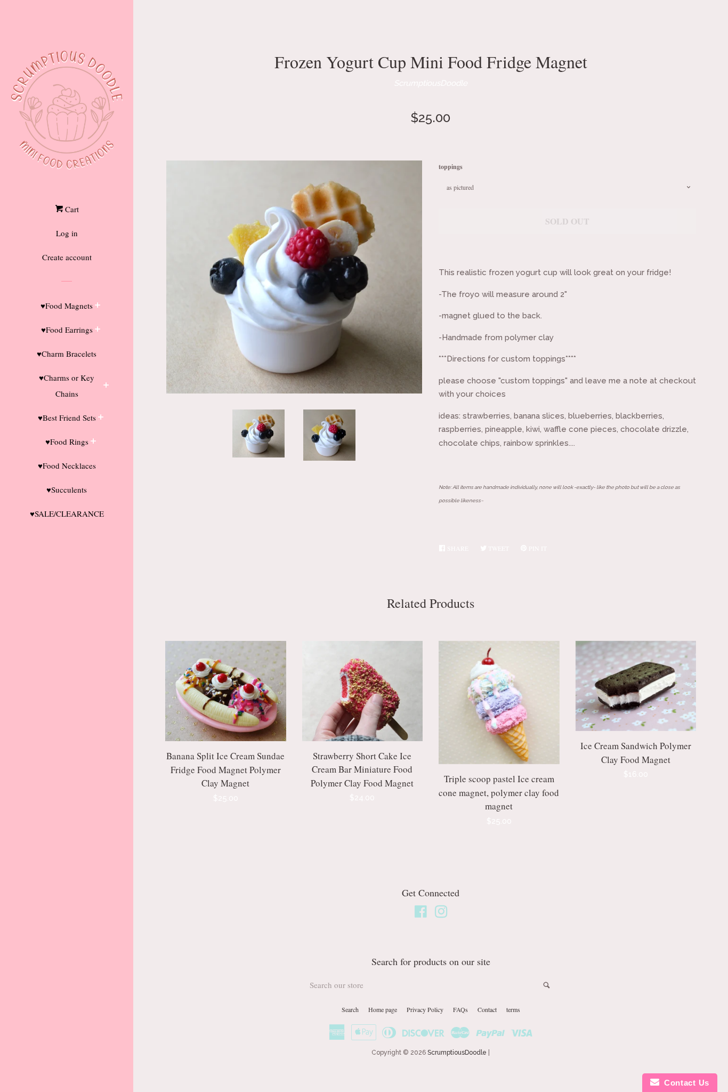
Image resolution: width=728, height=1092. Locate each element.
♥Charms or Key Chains (66, 385)
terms (513, 1009)
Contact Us (684, 1082)
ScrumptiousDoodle (430, 83)
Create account (67, 257)
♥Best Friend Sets (67, 417)
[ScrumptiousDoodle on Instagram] (441, 914)
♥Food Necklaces (67, 465)
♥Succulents (66, 489)
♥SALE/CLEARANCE (67, 513)
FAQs (460, 1009)
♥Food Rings (66, 441)
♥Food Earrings (67, 329)
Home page (382, 1009)
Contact (487, 1009)
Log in (67, 233)
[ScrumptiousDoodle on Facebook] (420, 914)
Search (350, 1009)
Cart (71, 209)
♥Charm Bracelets (66, 353)
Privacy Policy (425, 1009)
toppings (451, 166)
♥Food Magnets (67, 305)
